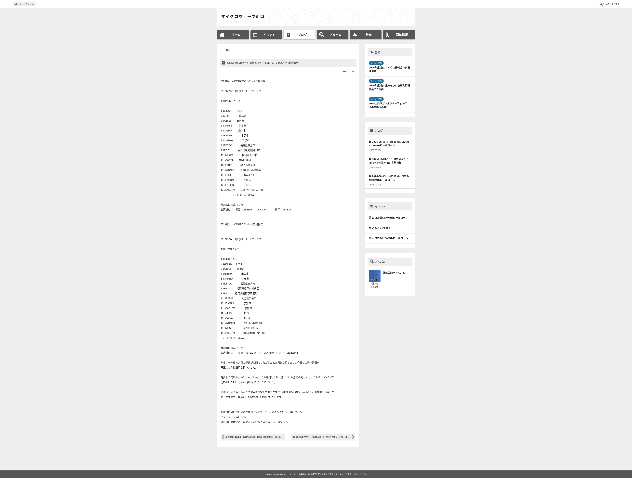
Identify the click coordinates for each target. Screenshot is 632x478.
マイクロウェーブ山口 (242, 16)
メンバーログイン (25, 4)
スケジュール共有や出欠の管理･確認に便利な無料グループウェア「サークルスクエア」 (328, 474)
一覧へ (227, 50)
